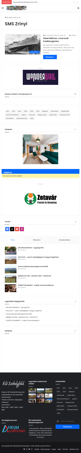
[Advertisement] (40, 350)
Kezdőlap (9, 17)
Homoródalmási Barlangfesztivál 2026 (25, 2)
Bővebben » (50, 57)
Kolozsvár (32, 115)
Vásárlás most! (74, 449)
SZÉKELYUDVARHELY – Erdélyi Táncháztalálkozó (36, 285)
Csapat (53, 449)
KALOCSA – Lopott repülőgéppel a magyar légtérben (38, 257)
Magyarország (42, 115)
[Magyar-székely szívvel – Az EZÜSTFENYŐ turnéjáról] (40, 396)
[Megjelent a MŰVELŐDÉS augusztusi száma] (48, 396)
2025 (31, 111)
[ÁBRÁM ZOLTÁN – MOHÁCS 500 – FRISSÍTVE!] (10, 279)
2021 (7, 111)
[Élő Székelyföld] (16, 8)
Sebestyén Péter (65, 115)
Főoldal (37, 449)
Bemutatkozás (45, 449)
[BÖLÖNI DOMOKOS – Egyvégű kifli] (10, 251)
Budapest (45, 111)
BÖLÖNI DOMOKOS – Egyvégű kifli (30, 248)
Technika (65, 449)
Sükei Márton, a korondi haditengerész (55, 40)
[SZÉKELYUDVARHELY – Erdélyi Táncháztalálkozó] (10, 288)
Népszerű (36, 240)
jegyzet (24, 115)
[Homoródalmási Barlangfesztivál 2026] (10, 269)
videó (31, 118)
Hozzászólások (64, 240)
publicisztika (53, 115)
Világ (59, 449)
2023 (19, 111)
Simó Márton (10, 118)
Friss (13, 240)
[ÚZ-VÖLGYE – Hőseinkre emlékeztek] (32, 400)
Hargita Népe (65, 111)
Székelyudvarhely (21, 118)
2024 (25, 111)
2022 (13, 111)
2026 (37, 111)
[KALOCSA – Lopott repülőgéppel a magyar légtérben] (10, 260)
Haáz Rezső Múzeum (12, 115)
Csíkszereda (54, 111)
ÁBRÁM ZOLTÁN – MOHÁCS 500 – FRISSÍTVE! (34, 276)
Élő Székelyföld (49, 35)
